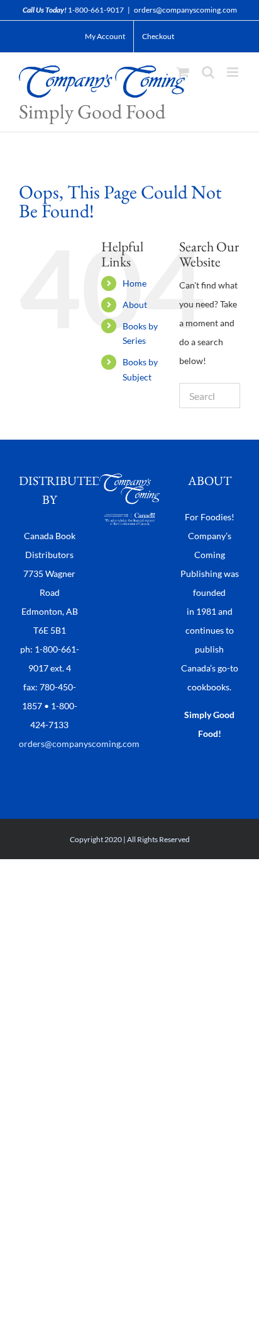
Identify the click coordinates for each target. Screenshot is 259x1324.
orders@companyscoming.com (185, 9)
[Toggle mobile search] (208, 72)
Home (134, 283)
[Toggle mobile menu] (233, 72)
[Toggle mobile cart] (183, 72)
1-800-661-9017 (96, 9)
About (135, 304)
